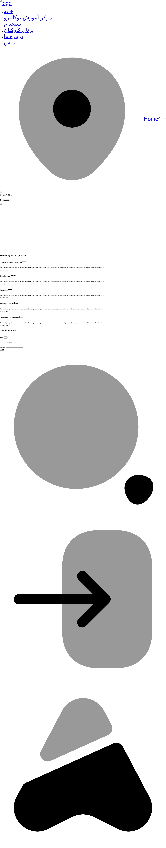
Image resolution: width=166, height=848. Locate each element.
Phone (2, 337)
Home (151, 119)
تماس (10, 42)
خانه (8, 11)
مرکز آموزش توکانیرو (28, 17)
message (3, 347)
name (2, 335)
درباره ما (13, 36)
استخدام (13, 24)
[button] (55, 262)
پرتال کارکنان (19, 30)
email (2, 340)
